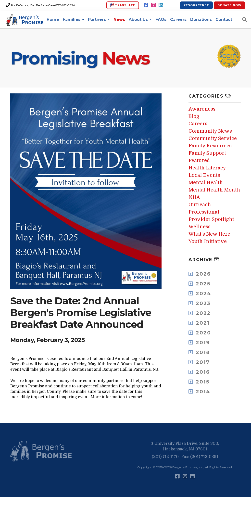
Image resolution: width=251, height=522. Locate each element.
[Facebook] (146, 5)
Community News (210, 131)
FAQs (160, 19)
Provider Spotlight (211, 219)
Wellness (199, 226)
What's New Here (209, 234)
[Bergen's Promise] (25, 20)
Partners (97, 19)
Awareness (201, 109)
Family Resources (210, 146)
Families (71, 19)
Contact (223, 19)
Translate (124, 5)
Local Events (204, 175)
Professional (203, 212)
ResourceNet (196, 5)
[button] (42, 451)
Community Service (212, 138)
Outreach (199, 204)
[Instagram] (153, 5)
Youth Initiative (207, 241)
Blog (193, 116)
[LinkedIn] (161, 5)
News (119, 19)
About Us (138, 19)
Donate (229, 5)
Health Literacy (207, 168)
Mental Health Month (214, 190)
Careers (178, 19)
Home (53, 19)
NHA (194, 197)
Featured (199, 160)
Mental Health (205, 182)
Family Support (207, 153)
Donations (201, 19)
